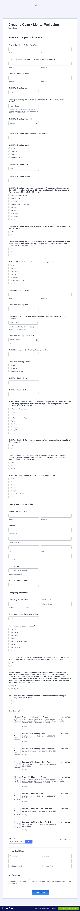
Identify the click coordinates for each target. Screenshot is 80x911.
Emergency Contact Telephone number (23, 614)
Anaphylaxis (15, 198)
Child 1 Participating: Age (18, 88)
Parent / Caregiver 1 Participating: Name (23, 45)
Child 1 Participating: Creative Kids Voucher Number (28, 133)
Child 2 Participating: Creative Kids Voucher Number (28, 350)
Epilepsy (14, 207)
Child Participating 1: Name (19, 74)
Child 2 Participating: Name (19, 290)
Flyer (13, 644)
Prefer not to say (17, 157)
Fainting (14, 210)
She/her (14, 151)
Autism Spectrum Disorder (20, 204)
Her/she (14, 368)
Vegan (13, 274)
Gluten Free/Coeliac (18, 280)
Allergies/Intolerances (19, 195)
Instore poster (16, 647)
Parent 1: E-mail (14, 566)
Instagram (14, 635)
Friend (13, 638)
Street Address (13, 533)
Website (14, 629)
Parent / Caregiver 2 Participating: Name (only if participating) (32, 59)
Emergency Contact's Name (19, 600)
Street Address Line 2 (14, 542)
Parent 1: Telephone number (19, 580)
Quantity (24, 726)
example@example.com (15, 574)
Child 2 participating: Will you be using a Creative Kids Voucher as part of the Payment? (37, 101)
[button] (37, 123)
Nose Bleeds (15, 216)
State (42, 551)
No (12, 235)
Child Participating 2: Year (18, 378)
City (10, 551)
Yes (12, 232)
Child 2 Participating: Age (18, 305)
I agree (13, 686)
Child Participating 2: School (19, 390)
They (13, 154)
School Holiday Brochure (20, 641)
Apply (28, 841)
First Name (12, 53)
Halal (13, 265)
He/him (13, 148)
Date (10, 127)
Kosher (13, 268)
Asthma (14, 201)
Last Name (44, 53)
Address (12, 526)
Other (13, 219)
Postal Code (12, 560)
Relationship (46, 600)
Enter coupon (12, 838)
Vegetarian (15, 271)
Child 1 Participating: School (19, 176)
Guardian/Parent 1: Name (18, 511)
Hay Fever (14, 213)
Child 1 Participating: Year (18, 164)
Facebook (14, 632)
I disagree (14, 689)
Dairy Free (15, 277)
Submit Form (40, 892)
